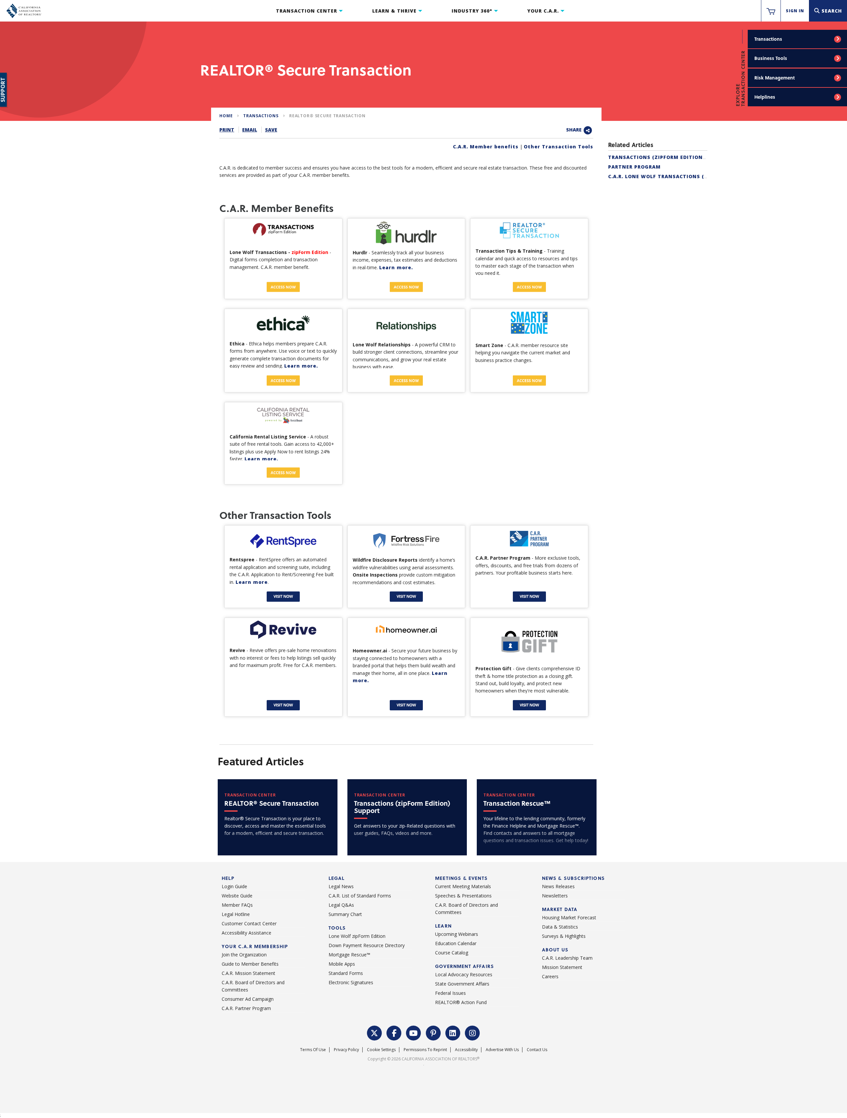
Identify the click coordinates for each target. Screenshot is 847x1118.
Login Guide (234, 886)
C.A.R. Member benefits (485, 146)
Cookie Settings (381, 1049)
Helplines (764, 96)
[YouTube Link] (413, 1033)
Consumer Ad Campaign (248, 999)
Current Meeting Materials (463, 886)
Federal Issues (450, 993)
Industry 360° (472, 11)
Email (249, 130)
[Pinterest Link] (433, 1033)
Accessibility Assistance (246, 933)
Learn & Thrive (394, 11)
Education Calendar (455, 943)
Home (226, 116)
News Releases (558, 886)
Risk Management (774, 77)
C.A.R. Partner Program (246, 1008)
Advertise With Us (502, 1049)
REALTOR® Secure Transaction (327, 116)
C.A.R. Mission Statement (248, 973)
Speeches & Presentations (463, 895)
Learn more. (396, 267)
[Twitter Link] (374, 1033)
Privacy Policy (346, 1049)
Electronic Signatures (351, 982)
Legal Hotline (236, 914)
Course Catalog (451, 952)
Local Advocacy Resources (463, 974)
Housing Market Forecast (569, 917)
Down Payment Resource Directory (367, 945)
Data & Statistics (560, 927)
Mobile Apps (342, 964)
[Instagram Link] (472, 1033)
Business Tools (770, 58)
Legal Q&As (341, 905)
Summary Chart (345, 914)
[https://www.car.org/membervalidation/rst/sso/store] (771, 11)
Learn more (252, 582)
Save (271, 130)
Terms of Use (313, 1049)
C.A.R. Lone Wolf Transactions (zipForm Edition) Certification (702, 176)
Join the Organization (244, 954)
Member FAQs (237, 905)
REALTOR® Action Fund (461, 1002)
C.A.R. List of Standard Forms (360, 895)
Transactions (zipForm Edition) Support (669, 157)
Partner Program (634, 167)
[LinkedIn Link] (453, 1033)
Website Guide (237, 895)
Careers (550, 976)
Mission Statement (562, 967)
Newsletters (555, 895)
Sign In (795, 11)
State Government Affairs (462, 984)
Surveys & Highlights (564, 936)
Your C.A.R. (543, 11)
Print (226, 130)
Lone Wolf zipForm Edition (357, 936)
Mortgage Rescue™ (349, 954)
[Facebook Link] (394, 1033)
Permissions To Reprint (425, 1049)
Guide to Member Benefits (250, 964)
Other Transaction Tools (558, 146)
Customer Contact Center (249, 923)
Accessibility (466, 1049)
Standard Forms (346, 973)
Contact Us (537, 1049)
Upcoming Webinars (456, 934)
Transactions (768, 38)
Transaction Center (306, 11)
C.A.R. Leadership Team (567, 958)
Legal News (341, 886)
